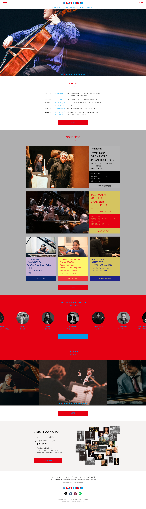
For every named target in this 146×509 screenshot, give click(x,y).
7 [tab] (71, 74)
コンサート (59, 477)
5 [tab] (66, 403)
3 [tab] (64, 74)
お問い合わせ (66, 479)
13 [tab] (81, 74)
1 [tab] (61, 74)
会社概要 (93, 477)
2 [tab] (62, 74)
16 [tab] (84, 403)
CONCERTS (60, 7)
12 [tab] (79, 74)
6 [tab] (69, 74)
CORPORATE (90, 7)
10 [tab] (76, 74)
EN (142, 3)
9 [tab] (74, 74)
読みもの (82, 477)
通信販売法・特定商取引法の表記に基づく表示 (83, 479)
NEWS (54, 7)
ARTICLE (82, 7)
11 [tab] (76, 403)
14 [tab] (83, 74)
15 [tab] (84, 74)
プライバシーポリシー (56, 479)
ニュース (53, 477)
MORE (73, 288)
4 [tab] (66, 74)
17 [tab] (86, 403)
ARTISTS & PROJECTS (72, 7)
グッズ (87, 477)
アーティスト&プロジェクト (71, 477)
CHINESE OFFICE (78, 483)
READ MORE (48, 460)
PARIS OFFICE (67, 483)
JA (139, 3)
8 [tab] (71, 403)
